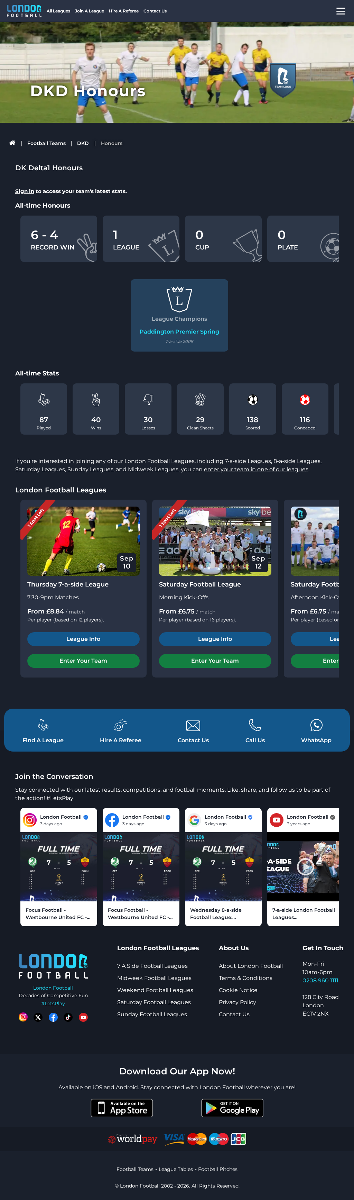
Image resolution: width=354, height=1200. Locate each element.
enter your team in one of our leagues (256, 469)
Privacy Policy (237, 1002)
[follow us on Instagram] (23, 1017)
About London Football (251, 966)
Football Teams (46, 143)
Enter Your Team (83, 660)
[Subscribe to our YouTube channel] (83, 1017)
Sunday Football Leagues (152, 1014)
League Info (83, 639)
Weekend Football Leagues (155, 990)
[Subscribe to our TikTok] (68, 1017)
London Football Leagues (60, 490)
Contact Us (155, 10)
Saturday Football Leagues (154, 1002)
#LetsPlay (53, 1003)
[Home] (12, 143)
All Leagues (58, 10)
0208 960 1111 (320, 980)
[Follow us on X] (38, 1017)
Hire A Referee (124, 10)
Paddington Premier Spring (179, 331)
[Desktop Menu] (341, 11)
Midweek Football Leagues (154, 978)
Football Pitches (217, 1169)
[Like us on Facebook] (53, 1017)
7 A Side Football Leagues (152, 966)
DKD (83, 143)
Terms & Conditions (245, 978)
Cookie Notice (238, 990)
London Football (53, 988)
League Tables (176, 1169)
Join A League (89, 10)
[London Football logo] (24, 11)
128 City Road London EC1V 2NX (320, 1005)
